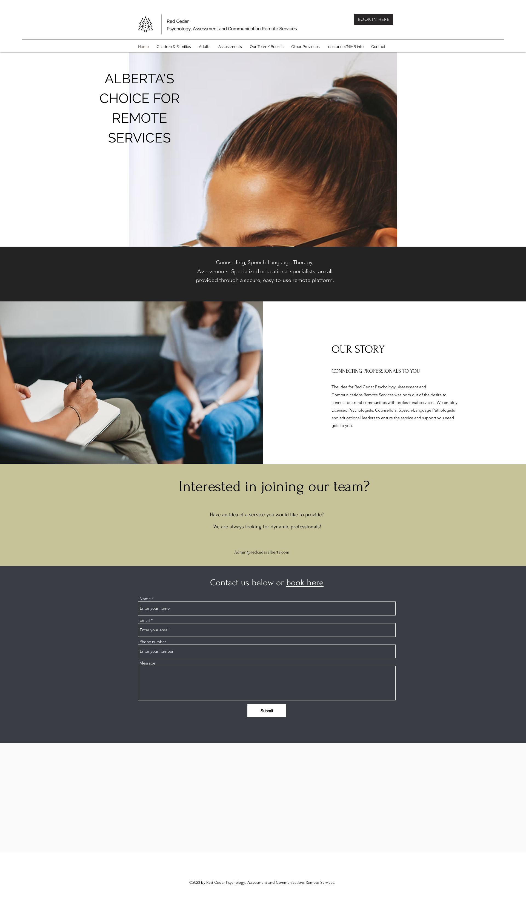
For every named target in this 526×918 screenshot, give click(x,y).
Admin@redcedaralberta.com (261, 552)
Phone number (152, 642)
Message (147, 663)
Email (144, 620)
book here (305, 583)
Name (145, 599)
